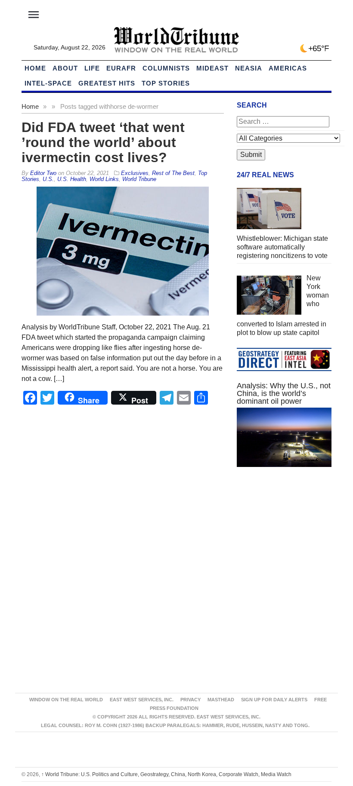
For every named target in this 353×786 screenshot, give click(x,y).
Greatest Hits (106, 83)
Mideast (212, 68)
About (65, 68)
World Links (104, 179)
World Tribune (139, 179)
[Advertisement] (284, 538)
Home (30, 106)
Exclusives (135, 173)
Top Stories (166, 83)
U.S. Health (71, 179)
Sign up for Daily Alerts (274, 699)
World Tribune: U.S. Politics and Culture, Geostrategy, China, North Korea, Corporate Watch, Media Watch (166, 774)
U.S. (48, 179)
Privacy (190, 699)
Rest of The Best (173, 173)
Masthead (220, 699)
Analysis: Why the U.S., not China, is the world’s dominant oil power (284, 393)
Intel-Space (48, 83)
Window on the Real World (66, 699)
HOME (35, 68)
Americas (288, 68)
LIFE (92, 68)
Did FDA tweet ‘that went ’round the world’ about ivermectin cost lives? (103, 142)
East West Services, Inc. (141, 699)
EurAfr (121, 68)
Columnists (166, 68)
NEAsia (248, 68)
